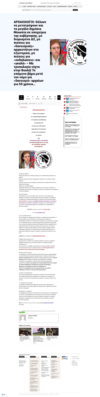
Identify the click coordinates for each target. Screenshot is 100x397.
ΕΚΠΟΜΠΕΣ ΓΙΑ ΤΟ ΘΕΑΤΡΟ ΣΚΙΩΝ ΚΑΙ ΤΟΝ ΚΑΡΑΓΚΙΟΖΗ (55, 377)
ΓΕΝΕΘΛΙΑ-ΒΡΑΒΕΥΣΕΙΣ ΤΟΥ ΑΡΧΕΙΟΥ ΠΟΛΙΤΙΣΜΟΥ (45, 368)
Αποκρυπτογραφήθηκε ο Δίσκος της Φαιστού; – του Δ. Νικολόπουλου (72, 139)
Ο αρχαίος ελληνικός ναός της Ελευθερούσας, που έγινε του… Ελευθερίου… (71, 143)
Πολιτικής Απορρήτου (75, 363)
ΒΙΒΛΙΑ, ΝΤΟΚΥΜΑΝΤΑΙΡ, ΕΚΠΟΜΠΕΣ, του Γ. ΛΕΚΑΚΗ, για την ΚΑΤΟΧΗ (45, 375)
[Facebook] (72, 359)
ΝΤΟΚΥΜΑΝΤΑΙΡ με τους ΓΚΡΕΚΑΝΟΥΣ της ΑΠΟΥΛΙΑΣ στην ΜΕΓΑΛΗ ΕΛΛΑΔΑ (34, 386)
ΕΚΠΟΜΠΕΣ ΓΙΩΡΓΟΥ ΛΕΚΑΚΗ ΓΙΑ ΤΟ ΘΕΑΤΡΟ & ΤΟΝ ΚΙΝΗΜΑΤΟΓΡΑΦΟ (34, 390)
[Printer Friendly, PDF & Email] (22, 313)
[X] (76, 359)
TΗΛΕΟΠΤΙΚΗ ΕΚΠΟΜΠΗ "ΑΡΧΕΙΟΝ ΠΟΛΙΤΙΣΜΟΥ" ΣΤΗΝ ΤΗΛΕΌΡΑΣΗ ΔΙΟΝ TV (34, 369)
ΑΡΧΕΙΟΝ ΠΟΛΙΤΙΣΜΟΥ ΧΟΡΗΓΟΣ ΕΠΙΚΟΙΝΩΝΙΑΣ (45, 370)
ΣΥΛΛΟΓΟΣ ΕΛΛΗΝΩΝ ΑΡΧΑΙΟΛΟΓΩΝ (30, 302)
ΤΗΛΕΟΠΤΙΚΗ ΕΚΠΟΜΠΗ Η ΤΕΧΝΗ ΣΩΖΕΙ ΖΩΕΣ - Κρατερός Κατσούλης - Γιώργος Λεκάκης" (34, 382)
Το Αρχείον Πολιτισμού (75, 364)
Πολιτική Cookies (74, 362)
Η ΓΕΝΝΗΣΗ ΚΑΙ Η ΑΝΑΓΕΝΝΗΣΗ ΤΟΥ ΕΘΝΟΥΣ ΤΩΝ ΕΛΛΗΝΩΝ (34, 378)
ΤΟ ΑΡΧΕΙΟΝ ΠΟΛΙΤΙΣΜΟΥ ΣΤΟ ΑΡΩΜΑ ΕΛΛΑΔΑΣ (34, 363)
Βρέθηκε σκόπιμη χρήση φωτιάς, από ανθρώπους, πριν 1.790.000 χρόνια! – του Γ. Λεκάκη (72, 125)
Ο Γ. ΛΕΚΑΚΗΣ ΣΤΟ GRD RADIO (55, 374)
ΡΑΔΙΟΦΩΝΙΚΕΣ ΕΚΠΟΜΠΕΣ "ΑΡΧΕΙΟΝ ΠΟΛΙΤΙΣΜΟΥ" (54, 361)
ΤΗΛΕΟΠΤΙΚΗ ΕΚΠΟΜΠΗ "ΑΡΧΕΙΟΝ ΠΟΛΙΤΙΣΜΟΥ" (34, 376)
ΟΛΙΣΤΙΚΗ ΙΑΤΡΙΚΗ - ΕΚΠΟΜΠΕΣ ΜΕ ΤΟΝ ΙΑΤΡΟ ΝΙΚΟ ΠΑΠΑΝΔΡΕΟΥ (54, 370)
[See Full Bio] (33, 318)
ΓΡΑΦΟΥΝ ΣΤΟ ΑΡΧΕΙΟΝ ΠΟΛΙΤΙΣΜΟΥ (45, 373)
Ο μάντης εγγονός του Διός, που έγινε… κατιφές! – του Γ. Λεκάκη (71, 136)
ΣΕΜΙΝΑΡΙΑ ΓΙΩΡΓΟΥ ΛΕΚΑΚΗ (44, 366)
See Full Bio (30, 317)
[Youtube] (78, 359)
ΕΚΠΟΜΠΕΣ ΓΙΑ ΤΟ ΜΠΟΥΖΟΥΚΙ (54, 364)
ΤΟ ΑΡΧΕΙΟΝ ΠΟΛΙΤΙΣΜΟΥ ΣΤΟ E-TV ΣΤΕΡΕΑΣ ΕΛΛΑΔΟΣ (34, 372)
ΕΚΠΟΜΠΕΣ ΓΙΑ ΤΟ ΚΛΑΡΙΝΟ (54, 367)
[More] (59, 97)
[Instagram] (74, 359)
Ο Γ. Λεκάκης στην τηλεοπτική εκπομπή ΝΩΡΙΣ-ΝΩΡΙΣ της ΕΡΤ (34, 361)
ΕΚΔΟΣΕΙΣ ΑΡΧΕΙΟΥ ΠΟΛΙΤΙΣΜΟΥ (44, 363)
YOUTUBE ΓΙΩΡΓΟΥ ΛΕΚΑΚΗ (33, 366)
